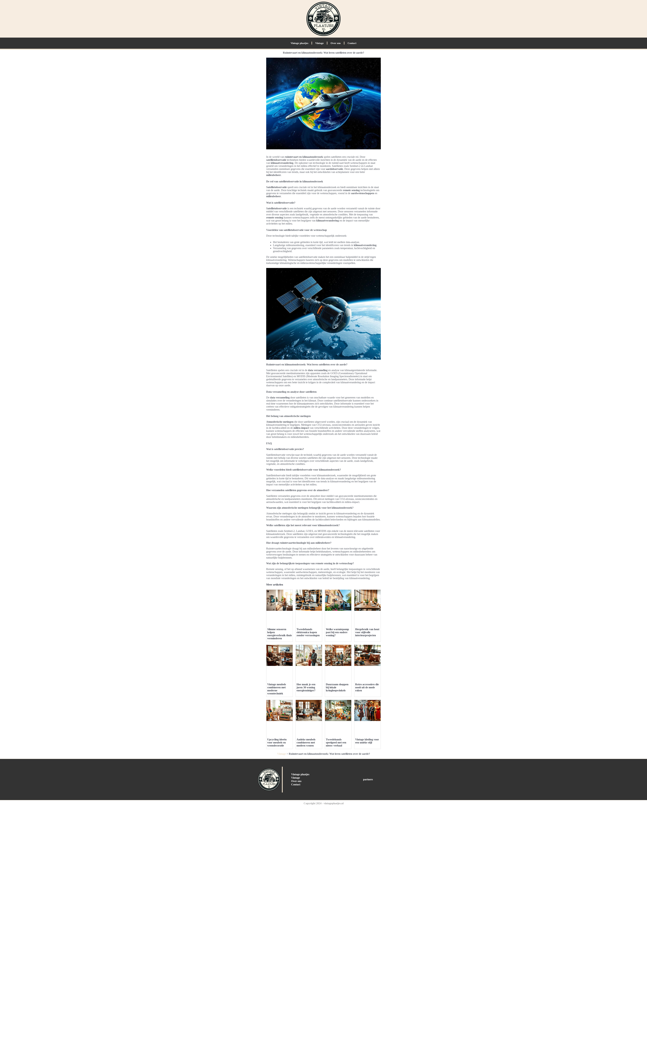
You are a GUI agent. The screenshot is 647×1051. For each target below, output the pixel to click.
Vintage (319, 43)
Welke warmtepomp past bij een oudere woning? (337, 632)
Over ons (336, 43)
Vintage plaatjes (299, 43)
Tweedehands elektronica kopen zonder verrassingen (308, 632)
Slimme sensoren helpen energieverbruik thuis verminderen (279, 634)
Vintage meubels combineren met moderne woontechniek (276, 689)
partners (368, 779)
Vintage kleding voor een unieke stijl (367, 741)
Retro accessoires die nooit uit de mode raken (367, 687)
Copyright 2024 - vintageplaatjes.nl (324, 803)
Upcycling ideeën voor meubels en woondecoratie (277, 742)
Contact (352, 43)
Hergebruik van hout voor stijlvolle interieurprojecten (367, 632)
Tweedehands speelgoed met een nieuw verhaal (336, 742)
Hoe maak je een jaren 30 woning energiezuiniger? (306, 687)
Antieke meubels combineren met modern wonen (306, 742)
